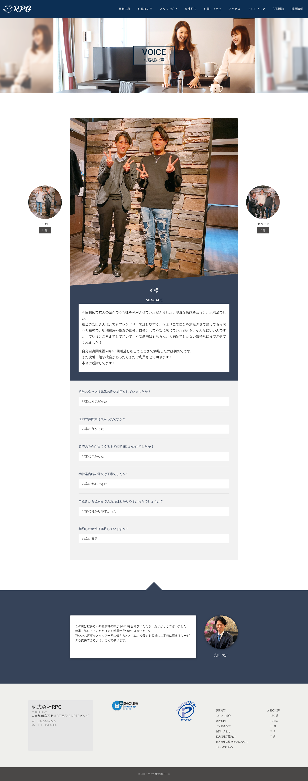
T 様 (272, 736)
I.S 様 (273, 726)
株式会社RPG (47, 707)
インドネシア (256, 8)
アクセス (234, 8)
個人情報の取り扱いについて (232, 741)
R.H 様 (274, 720)
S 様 (272, 731)
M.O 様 (274, 715)
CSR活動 (278, 8)
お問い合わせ (212, 8)
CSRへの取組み (224, 747)
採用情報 (297, 8)
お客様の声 (145, 8)
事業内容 (124, 8)
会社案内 (190, 8)
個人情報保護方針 (226, 736)
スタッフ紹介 (168, 8)
